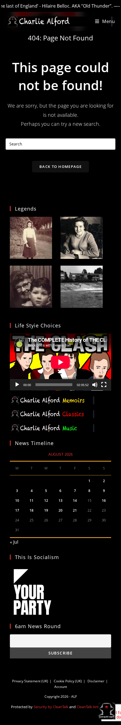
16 (104, 500)
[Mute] (95, 384)
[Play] (17, 384)
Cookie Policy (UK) (68, 681)
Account (60, 686)
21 (75, 510)
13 (60, 500)
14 (75, 500)
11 (31, 500)
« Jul (14, 542)
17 (17, 510)
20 (60, 510)
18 (31, 510)
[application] (60, 362)
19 (46, 510)
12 (46, 500)
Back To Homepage (60, 166)
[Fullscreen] (104, 384)
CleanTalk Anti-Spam (93, 706)
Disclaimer (96, 681)
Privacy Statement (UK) (30, 681)
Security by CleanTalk (50, 706)
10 (17, 500)
